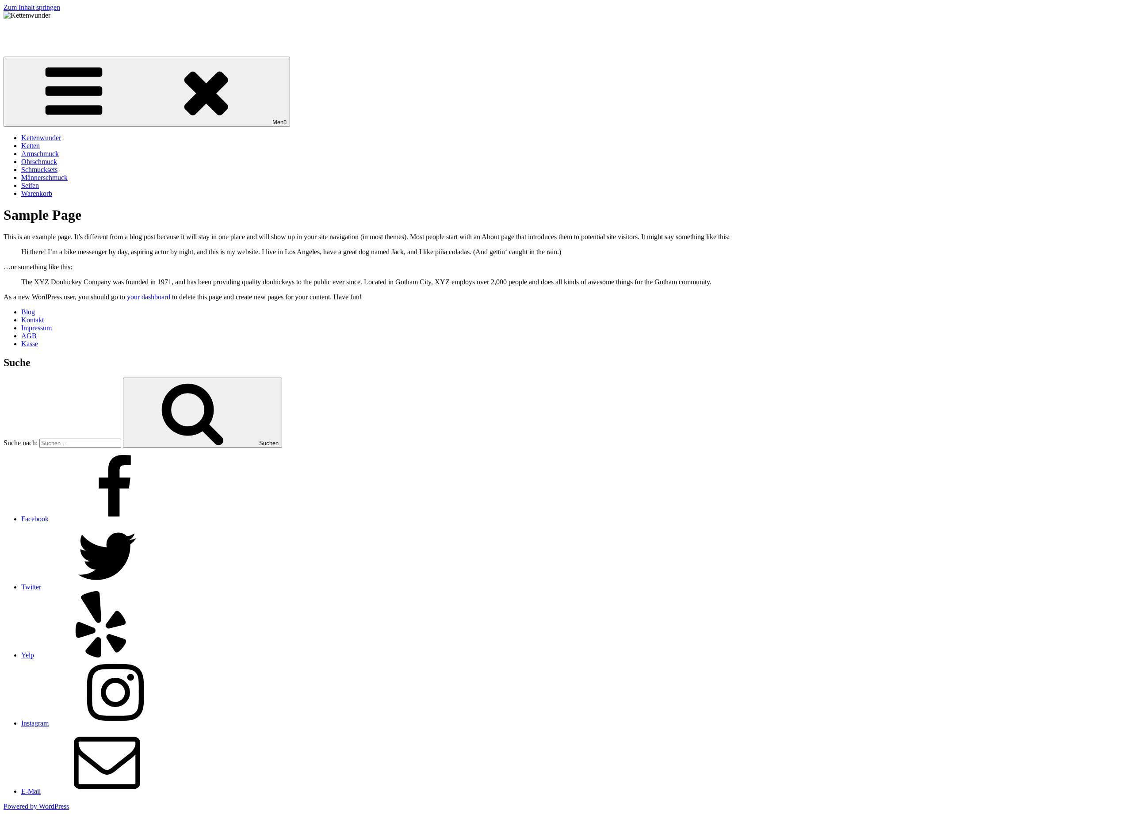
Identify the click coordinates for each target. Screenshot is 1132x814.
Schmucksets (39, 169)
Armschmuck (40, 153)
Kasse (29, 344)
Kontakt (32, 320)
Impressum (36, 328)
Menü (279, 122)
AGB (29, 336)
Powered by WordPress (36, 806)
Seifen (30, 185)
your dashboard (148, 297)
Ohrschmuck (39, 161)
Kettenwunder (23, 30)
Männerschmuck (44, 177)
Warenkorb (36, 193)
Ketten (30, 145)
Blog (28, 312)
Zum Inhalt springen (32, 7)
